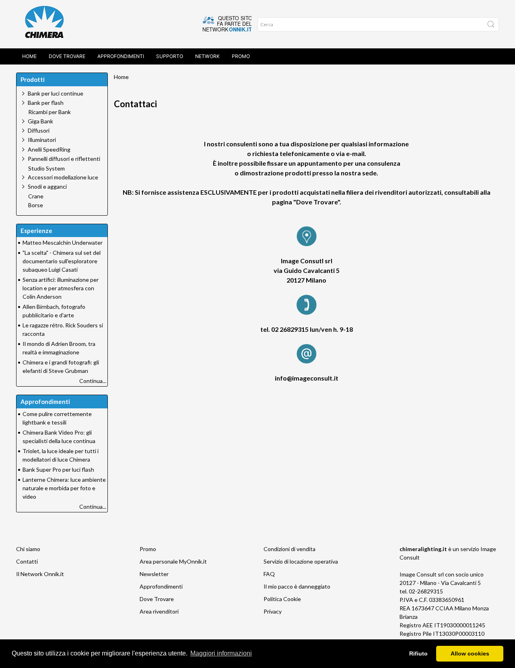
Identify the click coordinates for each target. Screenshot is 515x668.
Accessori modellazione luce (63, 177)
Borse (35, 205)
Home (29, 56)
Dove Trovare (157, 598)
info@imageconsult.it (306, 378)
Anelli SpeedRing (49, 149)
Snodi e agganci (47, 186)
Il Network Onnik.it (40, 573)
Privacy (273, 611)
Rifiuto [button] (418, 653)
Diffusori (38, 130)
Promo (241, 56)
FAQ (269, 573)
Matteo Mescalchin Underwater (63, 242)
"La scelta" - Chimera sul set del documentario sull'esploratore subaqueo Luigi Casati (62, 261)
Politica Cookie (282, 598)
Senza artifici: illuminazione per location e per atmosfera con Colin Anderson (61, 288)
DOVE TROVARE (67, 56)
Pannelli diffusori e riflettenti (64, 158)
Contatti (27, 561)
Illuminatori (42, 139)
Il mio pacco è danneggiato (297, 586)
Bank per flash (46, 102)
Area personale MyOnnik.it (173, 561)
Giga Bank (40, 121)
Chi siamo (28, 548)
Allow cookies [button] (470, 653)
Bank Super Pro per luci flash (58, 469)
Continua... (92, 380)
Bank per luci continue (55, 93)
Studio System (46, 168)
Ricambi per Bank (49, 112)
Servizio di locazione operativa (301, 561)
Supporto (169, 56)
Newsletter (154, 573)
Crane (35, 196)
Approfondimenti (120, 56)
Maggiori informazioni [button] (221, 653)
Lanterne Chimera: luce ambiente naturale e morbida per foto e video (64, 488)
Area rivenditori (159, 611)
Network (207, 56)
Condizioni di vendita (289, 548)
